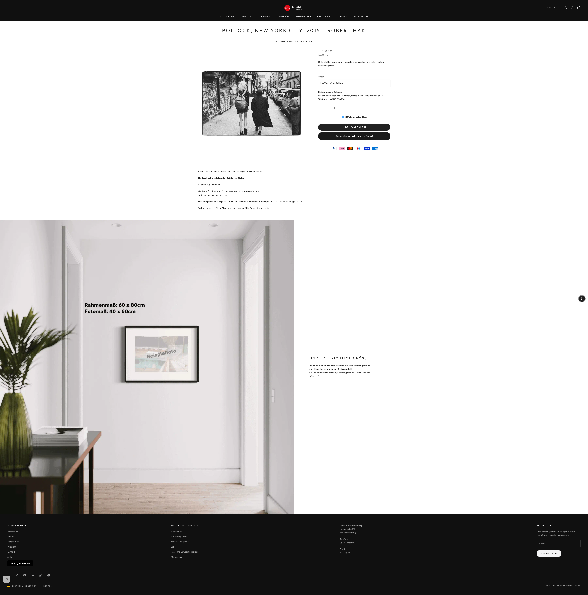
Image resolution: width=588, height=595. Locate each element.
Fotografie (227, 16)
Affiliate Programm (180, 541)
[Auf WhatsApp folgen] (40, 575)
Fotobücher (303, 16)
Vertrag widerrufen (20, 563)
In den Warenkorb (354, 127)
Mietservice (176, 556)
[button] (582, 298)
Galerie (343, 16)
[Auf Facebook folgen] (8, 575)
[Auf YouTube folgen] (24, 575)
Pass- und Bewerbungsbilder (184, 551)
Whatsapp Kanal (179, 536)
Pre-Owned (324, 16)
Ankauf (10, 556)
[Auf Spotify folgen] (48, 575)
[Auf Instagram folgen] (16, 575)
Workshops (361, 16)
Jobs (173, 546)
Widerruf (11, 546)
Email (374, 95)
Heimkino (267, 16)
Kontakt (11, 551)
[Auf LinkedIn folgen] (32, 575)
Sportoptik (247, 16)
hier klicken (345, 552)
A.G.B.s (10, 536)
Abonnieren (549, 553)
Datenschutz (13, 541)
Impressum (12, 531)
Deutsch (551, 8)
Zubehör (284, 16)
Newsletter (176, 531)
